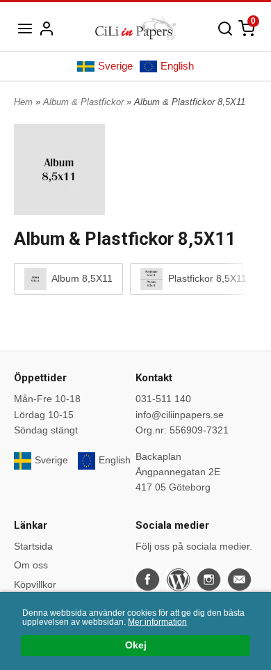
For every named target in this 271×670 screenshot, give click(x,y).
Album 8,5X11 (81, 278)
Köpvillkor (35, 584)
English (177, 66)
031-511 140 (163, 398)
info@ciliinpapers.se (180, 414)
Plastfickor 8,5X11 (199, 278)
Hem (23, 102)
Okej (136, 645)
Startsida (33, 546)
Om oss (31, 565)
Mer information (157, 622)
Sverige (115, 66)
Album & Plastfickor (84, 102)
